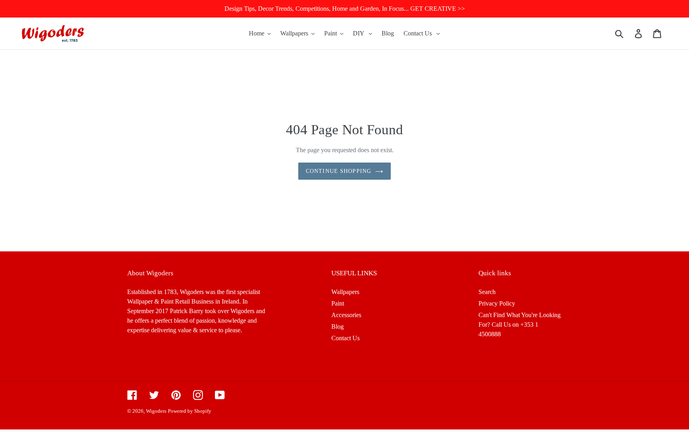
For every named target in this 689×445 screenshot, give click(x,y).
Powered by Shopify (189, 411)
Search (487, 291)
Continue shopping (338, 171)
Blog (337, 326)
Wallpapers (345, 291)
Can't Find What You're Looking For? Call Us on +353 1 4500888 (519, 324)
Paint (337, 303)
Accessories (346, 315)
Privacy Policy (496, 303)
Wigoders (156, 411)
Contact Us (345, 338)
